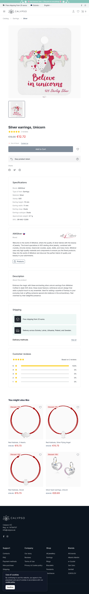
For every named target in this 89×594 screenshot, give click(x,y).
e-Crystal (71, 561)
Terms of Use (30, 561)
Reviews (28, 557)
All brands (72, 553)
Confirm (10, 587)
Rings (48, 561)
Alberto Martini (73, 557)
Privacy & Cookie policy (33, 565)
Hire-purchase (8, 565)
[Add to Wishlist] (40, 407)
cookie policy (10, 582)
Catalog (6, 18)
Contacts (6, 553)
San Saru (71, 565)
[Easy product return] (77, 159)
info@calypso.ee (9, 530)
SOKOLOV (72, 573)
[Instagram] (85, 5)
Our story (28, 553)
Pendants (50, 569)
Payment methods (10, 561)
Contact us (24, 143)
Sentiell (71, 569)
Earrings (16, 18)
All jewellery (50, 553)
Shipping (6, 569)
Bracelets (49, 565)
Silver (25, 18)
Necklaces (50, 573)
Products (20, 261)
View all (73, 340)
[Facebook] (81, 5)
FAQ (4, 557)
